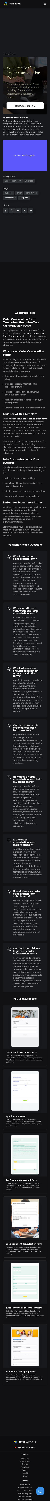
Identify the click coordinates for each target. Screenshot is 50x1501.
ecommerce (10, 198)
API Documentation (25, 1490)
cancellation (31, 193)
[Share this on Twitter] (12, 210)
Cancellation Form (13, 181)
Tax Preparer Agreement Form (21, 1180)
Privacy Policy (25, 1496)
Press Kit (25, 1473)
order (19, 193)
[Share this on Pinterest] (24, 210)
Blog (25, 1476)
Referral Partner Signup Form (20, 1371)
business (9, 193)
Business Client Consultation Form (24, 1244)
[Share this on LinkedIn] (18, 210)
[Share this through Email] (30, 210)
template (24, 198)
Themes (25, 1470)
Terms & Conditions (25, 1499)
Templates (25, 1467)
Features (25, 1458)
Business (29, 181)
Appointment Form (16, 1116)
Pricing (25, 1464)
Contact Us (25, 1485)
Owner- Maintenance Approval (22, 1052)
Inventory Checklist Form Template (24, 1307)
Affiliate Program (25, 1493)
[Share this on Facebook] (5, 210)
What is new (25, 1461)
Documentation (25, 1487)
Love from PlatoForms (25, 1447)
